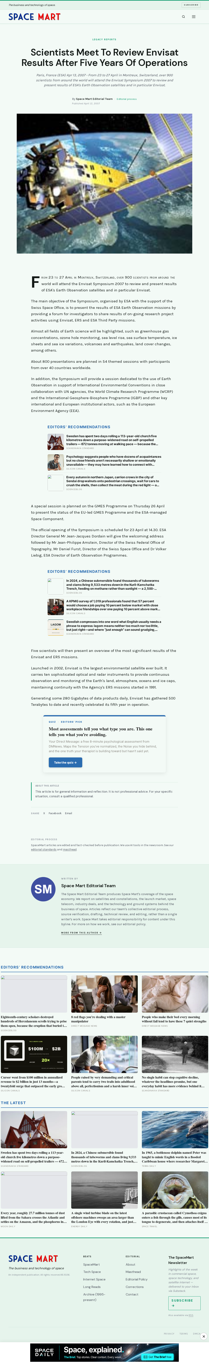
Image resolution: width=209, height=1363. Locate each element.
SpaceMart (91, 1264)
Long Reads (92, 1287)
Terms (184, 1333)
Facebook (55, 813)
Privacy (169, 1333)
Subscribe (191, 5)
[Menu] (194, 17)
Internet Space (94, 1279)
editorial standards (44, 849)
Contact (132, 1294)
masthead (70, 849)
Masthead (133, 1272)
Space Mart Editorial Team (94, 99)
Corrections (135, 1287)
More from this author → (81, 932)
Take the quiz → (65, 762)
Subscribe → (182, 1303)
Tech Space (92, 1272)
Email (68, 813)
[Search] (183, 16)
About (130, 1264)
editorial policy (134, 924)
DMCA (197, 1333)
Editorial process (127, 99)
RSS (191, 1315)
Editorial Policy (137, 1279)
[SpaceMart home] (34, 17)
